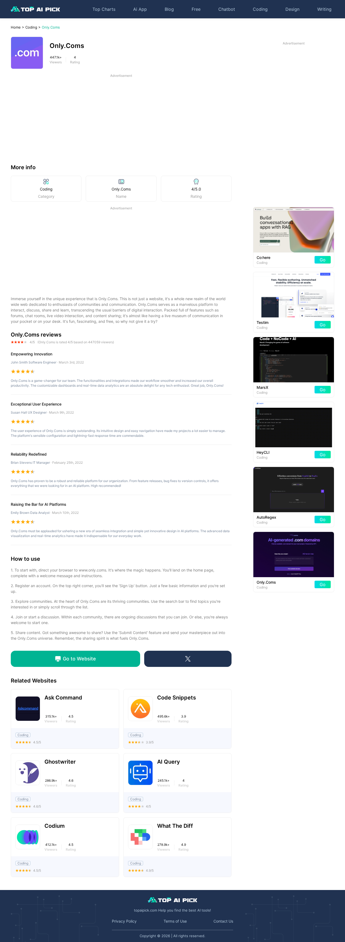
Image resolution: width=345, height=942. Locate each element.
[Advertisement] (121, 116)
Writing (324, 9)
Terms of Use (175, 921)
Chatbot (226, 9)
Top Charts (103, 9)
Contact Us (223, 921)
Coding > (33, 27)
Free (196, 9)
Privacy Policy (124, 921)
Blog (169, 9)
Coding (260, 9)
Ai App (140, 9)
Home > (17, 27)
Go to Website (79, 659)
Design (292, 9)
